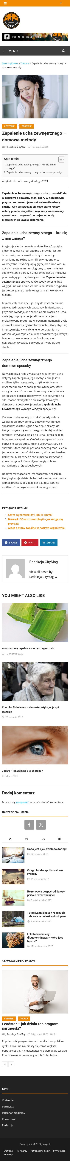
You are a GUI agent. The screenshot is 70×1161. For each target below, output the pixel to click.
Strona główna (10, 63)
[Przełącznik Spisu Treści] (60, 159)
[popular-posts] (10, 839)
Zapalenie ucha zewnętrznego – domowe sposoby (34, 172)
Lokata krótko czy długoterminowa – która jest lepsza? (45, 937)
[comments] (43, 839)
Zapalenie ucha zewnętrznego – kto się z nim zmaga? (31, 166)
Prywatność (9, 1119)
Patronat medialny (13, 1113)
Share (13, 542)
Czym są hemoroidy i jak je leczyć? (30, 514)
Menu (13, 51)
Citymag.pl (44, 1144)
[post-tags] (60, 839)
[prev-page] (5, 1064)
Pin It (32, 542)
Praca (24, 1018)
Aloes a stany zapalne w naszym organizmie (36, 528)
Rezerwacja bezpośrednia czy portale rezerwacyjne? (46, 893)
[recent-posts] (26, 839)
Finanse (8, 1018)
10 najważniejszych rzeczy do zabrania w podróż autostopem (46, 914)
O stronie (8, 1100)
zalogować (22, 802)
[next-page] (11, 1064)
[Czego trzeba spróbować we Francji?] (13, 871)
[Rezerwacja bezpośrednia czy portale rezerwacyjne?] (13, 892)
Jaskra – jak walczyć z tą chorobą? (22, 770)
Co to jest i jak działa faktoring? (47, 849)
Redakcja (7, 1125)
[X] (65, 3)
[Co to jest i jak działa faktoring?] (13, 849)
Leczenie (9, 126)
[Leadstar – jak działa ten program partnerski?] (35, 992)
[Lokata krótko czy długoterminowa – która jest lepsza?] (13, 934)
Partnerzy (8, 1106)
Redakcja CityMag (16, 146)
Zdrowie (24, 63)
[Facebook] (61, 3)
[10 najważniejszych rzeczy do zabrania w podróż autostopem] (13, 913)
